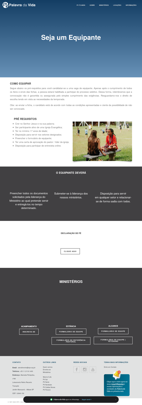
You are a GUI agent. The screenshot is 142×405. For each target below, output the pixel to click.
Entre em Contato (110, 367)
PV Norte (46, 382)
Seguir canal (86, 399)
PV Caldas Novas (49, 387)
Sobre (92, 5)
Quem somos (47, 367)
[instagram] (85, 369)
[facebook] (76, 369)
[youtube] (93, 369)
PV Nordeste (47, 385)
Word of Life (47, 377)
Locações (117, 5)
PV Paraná (46, 390)
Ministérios (104, 5)
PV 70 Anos (81, 5)
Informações (131, 5)
